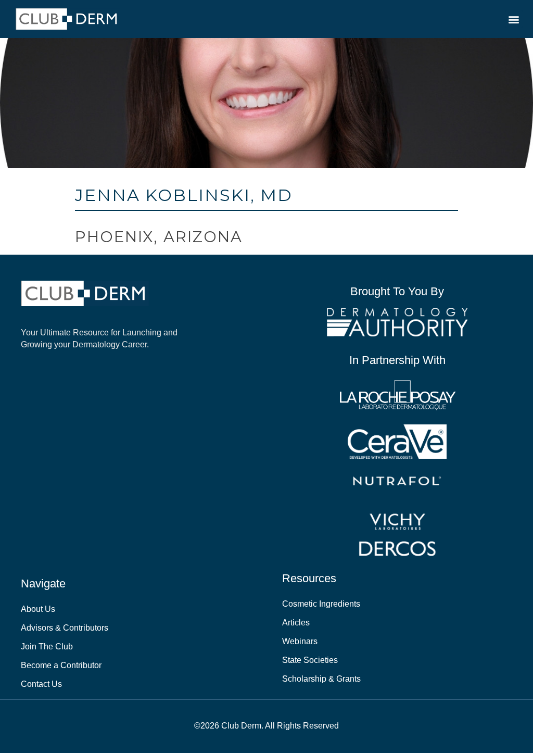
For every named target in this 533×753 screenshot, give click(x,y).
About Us (38, 609)
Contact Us (41, 684)
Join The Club (47, 646)
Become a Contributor (61, 665)
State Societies (310, 660)
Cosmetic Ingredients (321, 603)
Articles (296, 622)
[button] (514, 19)
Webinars (300, 641)
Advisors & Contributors (64, 627)
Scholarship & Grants (321, 678)
